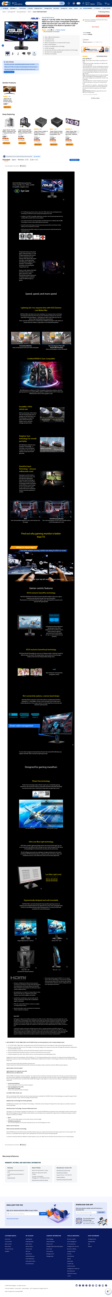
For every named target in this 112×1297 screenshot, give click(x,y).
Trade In (69, 1276)
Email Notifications (30, 1258)
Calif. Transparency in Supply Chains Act (39, 1288)
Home (4, 12)
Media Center (49, 1244)
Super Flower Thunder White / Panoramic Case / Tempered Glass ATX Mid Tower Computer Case (9, 131)
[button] (17, 3)
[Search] (61, 3)
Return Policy (8, 1246)
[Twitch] (99, 1285)
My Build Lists (29, 1254)
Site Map (69, 1254)
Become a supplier (71, 1239)
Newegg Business (92, 1239)
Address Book (29, 1249)
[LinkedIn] (89, 1285)
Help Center (7, 1239)
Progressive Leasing (71, 1273)
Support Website (61, 1177)
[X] (83, 1285)
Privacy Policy (18, 1288)
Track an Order (8, 1241)
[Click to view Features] (3, 45)
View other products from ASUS (64, 1179)
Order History (29, 1244)
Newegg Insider (50, 1256)
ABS (89, 1244)
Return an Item (8, 1244)
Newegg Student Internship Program (54, 1246)
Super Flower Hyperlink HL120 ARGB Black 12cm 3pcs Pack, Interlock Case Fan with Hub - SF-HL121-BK (72, 133)
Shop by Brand (70, 1256)
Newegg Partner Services (73, 1246)
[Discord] (103, 1285)
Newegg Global (91, 1241)
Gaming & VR (11, 12)
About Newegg (49, 1239)
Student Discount (71, 1266)
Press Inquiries (49, 1251)
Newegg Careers (50, 1254)
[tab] (37, 640)
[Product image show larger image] (52, 188)
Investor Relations (50, 1241)
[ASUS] (35, 18)
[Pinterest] (93, 1285)
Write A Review (95, 98)
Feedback (23, 166)
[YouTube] (96, 1285)
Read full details (11, 1178)
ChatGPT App (70, 1263)
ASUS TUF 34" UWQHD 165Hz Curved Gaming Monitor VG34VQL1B (9, 100)
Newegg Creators (71, 1251)
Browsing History (29, 1241)
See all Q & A (74, 160)
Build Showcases (71, 1271)
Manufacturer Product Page (63, 1170)
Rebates (69, 1258)
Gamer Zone (49, 1249)
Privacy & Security (9, 1249)
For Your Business (71, 1244)
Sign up (43, 1213)
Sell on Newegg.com (71, 1241)
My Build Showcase (30, 1256)
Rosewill (90, 1246)
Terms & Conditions (9, 1288)
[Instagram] (86, 1285)
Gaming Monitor (21, 12)
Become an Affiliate (71, 1249)
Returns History (29, 1246)
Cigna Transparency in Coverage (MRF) (14, 1291)
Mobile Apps (70, 1261)
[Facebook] (79, 1285)
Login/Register (29, 1239)
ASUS (29, 12)
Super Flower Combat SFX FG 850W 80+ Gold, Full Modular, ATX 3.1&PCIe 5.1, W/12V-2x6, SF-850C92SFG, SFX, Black (57, 133)
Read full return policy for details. (40, 1180)
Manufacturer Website (62, 1172)
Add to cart (7, 107)
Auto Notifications (30, 1263)
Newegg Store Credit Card (73, 1268)
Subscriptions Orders (30, 1261)
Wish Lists (28, 1251)
